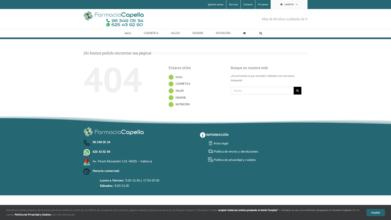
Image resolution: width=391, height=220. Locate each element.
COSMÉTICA (183, 84)
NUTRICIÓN (183, 104)
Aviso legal (221, 143)
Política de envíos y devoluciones (236, 151)
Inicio (179, 77)
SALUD (180, 90)
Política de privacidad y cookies (235, 160)
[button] (260, 33)
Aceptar (375, 212)
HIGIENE (181, 97)
